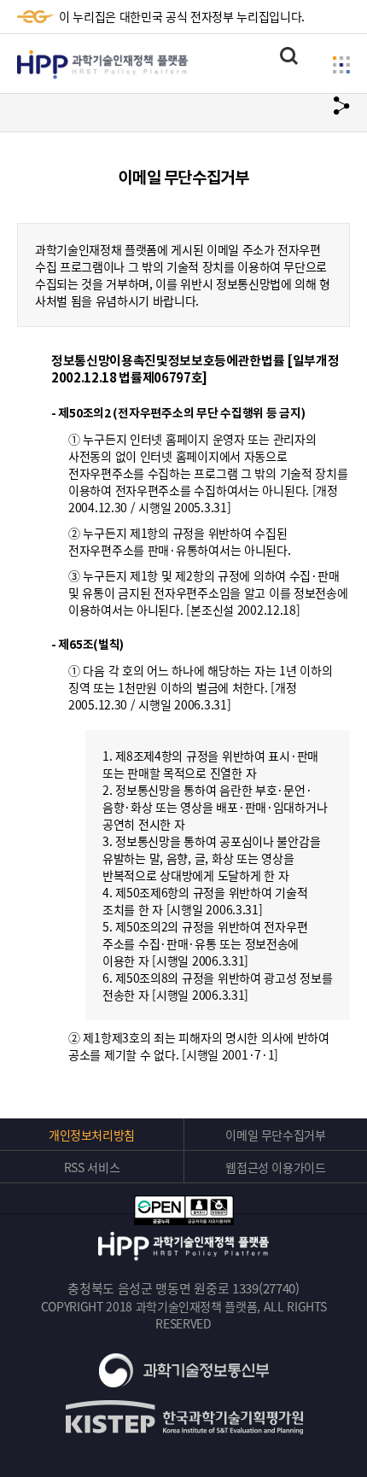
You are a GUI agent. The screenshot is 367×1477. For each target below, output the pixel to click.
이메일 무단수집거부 (275, 1134)
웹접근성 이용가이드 (275, 1167)
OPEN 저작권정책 (183, 1210)
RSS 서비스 (92, 1167)
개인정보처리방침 (92, 1134)
